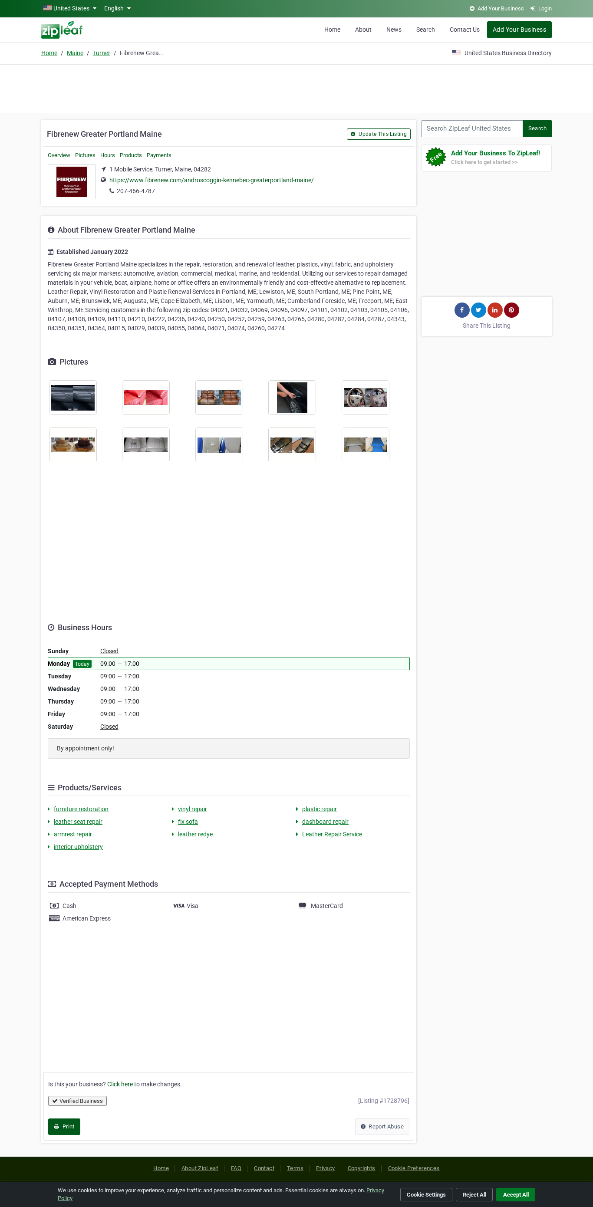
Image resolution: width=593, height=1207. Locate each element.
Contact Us (465, 29)
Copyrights (362, 1168)
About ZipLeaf (199, 1168)
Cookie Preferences (414, 1168)
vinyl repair (192, 809)
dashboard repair (325, 821)
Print (67, 1126)
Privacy (325, 1168)
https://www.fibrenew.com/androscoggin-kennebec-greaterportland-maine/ (211, 180)
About (363, 29)
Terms (295, 1168)
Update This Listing (382, 134)
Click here (120, 1084)
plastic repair (319, 809)
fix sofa (188, 821)
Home (332, 29)
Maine (75, 52)
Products (131, 155)
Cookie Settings (426, 1194)
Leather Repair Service (332, 834)
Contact (264, 1168)
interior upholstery (78, 846)
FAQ (236, 1168)
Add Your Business (519, 29)
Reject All (474, 1194)
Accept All (516, 1194)
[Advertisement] (296, 87)
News (394, 29)
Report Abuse (385, 1126)
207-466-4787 (136, 190)
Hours (107, 155)
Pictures (85, 155)
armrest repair (73, 834)
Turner (101, 52)
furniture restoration (81, 809)
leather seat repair (78, 821)
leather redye (195, 834)
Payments (159, 155)
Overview (59, 155)
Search (425, 29)
